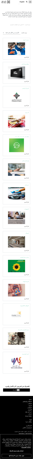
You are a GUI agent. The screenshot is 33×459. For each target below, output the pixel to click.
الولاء (30, 419)
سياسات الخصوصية (26, 447)
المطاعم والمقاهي (27, 401)
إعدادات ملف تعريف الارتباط (16, 450)
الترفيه (30, 405)
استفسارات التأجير (27, 427)
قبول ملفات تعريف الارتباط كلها (16, 455)
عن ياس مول (28, 412)
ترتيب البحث (24, 32)
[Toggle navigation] (30, 2)
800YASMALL (22, 433)
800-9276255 (29, 433)
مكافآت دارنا (29, 422)
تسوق (30, 399)
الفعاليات (29, 407)
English (22, 2)
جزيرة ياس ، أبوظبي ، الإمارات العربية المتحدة (23, 431)
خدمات (30, 414)
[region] (16, 446)
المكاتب (30, 403)
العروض (30, 409)
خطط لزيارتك (28, 416)
